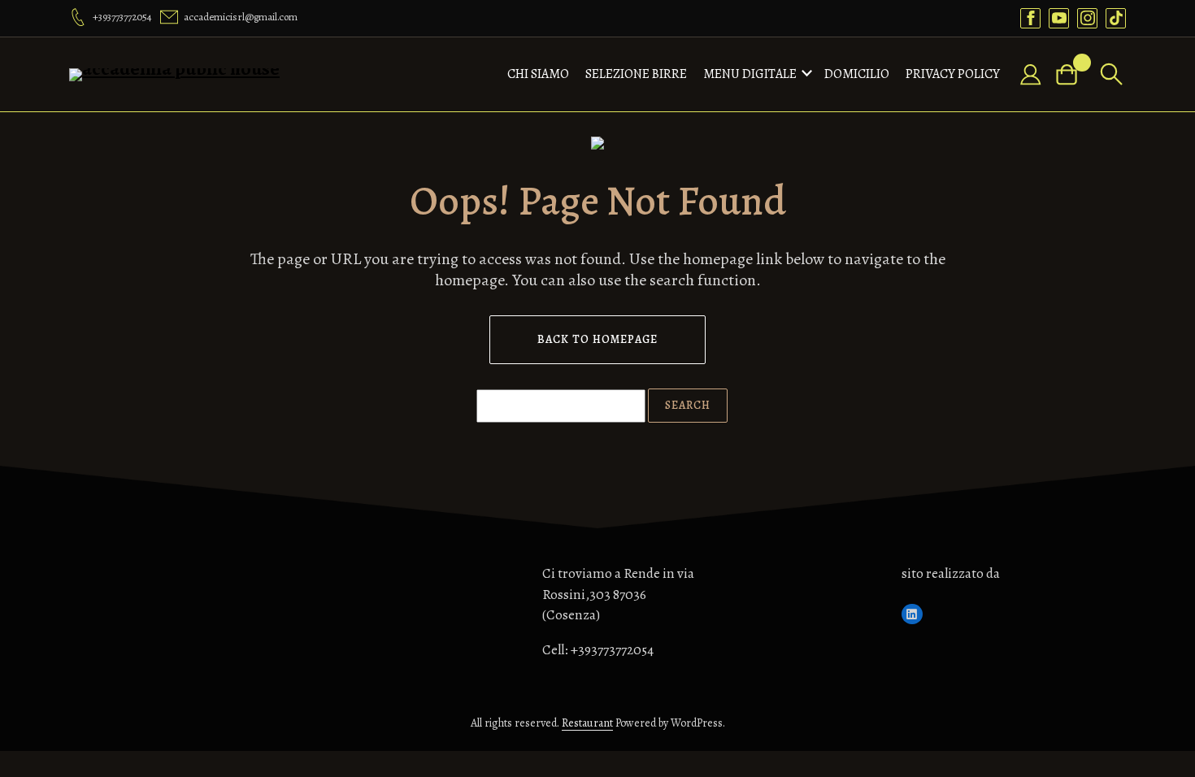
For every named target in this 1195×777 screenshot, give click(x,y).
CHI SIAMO (538, 74)
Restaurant (587, 723)
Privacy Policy (953, 74)
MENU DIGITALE (750, 74)
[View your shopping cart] (1073, 74)
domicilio (856, 74)
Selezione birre (636, 74)
